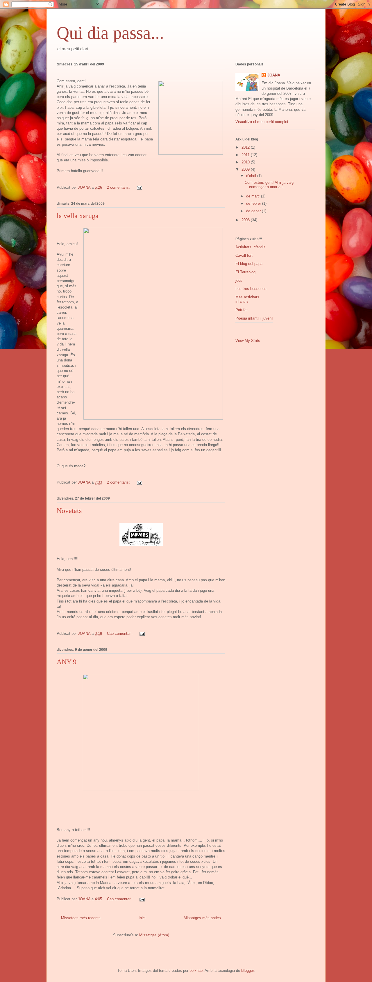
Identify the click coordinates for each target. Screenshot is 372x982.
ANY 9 (66, 662)
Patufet (241, 310)
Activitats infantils (250, 247)
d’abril (251, 176)
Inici (142, 918)
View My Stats (247, 340)
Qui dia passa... (110, 32)
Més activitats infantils (247, 299)
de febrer (254, 203)
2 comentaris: (119, 187)
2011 (246, 155)
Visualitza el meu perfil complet (261, 122)
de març (253, 196)
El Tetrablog (245, 272)
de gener (254, 211)
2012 (246, 147)
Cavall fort (244, 255)
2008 (246, 220)
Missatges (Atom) (154, 935)
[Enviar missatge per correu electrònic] (139, 187)
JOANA (273, 75)
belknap (196, 970)
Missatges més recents (81, 918)
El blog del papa (248, 263)
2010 (246, 162)
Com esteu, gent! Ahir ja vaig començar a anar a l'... (269, 184)
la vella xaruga (78, 216)
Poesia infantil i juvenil (254, 318)
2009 (246, 169)
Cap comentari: (120, 633)
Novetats (69, 510)
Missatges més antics (202, 918)
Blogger (247, 970)
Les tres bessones (251, 288)
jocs (238, 280)
